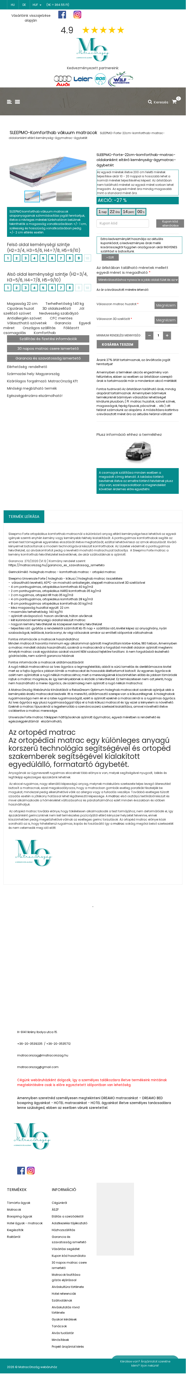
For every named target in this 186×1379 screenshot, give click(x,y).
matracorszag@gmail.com (38, 1067)
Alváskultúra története (68, 1287)
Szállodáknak (62, 1300)
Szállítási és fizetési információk (48, 338)
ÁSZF (55, 1210)
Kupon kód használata (69, 1256)
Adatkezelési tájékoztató (69, 1223)
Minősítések (60, 1340)
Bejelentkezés (165, 15)
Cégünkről (59, 1203)
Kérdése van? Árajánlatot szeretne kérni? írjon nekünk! (145, 1363)
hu (13, 5)
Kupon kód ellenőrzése (170, 223)
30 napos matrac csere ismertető (48, 348)
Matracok (14, 1210)
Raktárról (13, 1237)
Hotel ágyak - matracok (25, 1223)
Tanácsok (59, 1326)
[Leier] (82, 79)
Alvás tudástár (63, 1333)
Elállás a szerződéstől (67, 1216)
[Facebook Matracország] (62, 15)
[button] (85, 158)
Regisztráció (134, 15)
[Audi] (63, 79)
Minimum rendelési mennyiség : (119, 335)
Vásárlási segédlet (66, 1249)
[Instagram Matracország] (77, 15)
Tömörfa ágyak (18, 1203)
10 (87, 258)
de (24, 5)
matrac (114, 796)
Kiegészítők (15, 1230)
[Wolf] (120, 79)
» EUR (110, 257)
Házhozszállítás (63, 1230)
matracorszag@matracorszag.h (41, 1055)
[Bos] (100, 79)
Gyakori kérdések (64, 1319)
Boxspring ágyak (19, 1216)
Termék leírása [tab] (23, 516)
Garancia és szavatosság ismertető (48, 358)
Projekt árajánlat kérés (68, 1347)
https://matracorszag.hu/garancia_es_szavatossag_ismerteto (56, 565)
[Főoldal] (93, 49)
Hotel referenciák (64, 1294)
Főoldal (106, 15)
